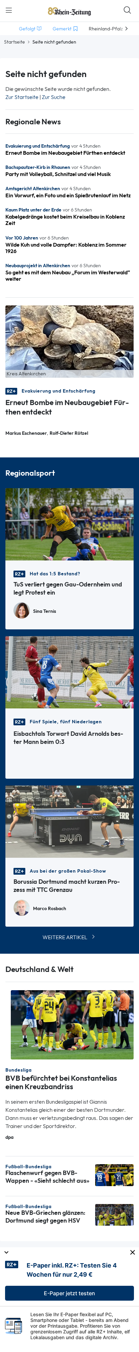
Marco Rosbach (49, 908)
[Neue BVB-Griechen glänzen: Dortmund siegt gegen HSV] (114, 1214)
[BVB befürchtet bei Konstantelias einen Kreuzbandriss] (72, 1024)
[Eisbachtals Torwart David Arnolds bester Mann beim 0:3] (69, 671)
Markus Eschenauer (26, 433)
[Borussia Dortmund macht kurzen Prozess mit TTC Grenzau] (69, 821)
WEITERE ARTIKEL (65, 937)
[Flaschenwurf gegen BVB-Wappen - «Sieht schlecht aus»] (114, 1174)
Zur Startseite (21, 97)
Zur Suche (53, 97)
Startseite (14, 42)
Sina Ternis (44, 611)
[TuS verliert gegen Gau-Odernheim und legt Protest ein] (69, 523)
